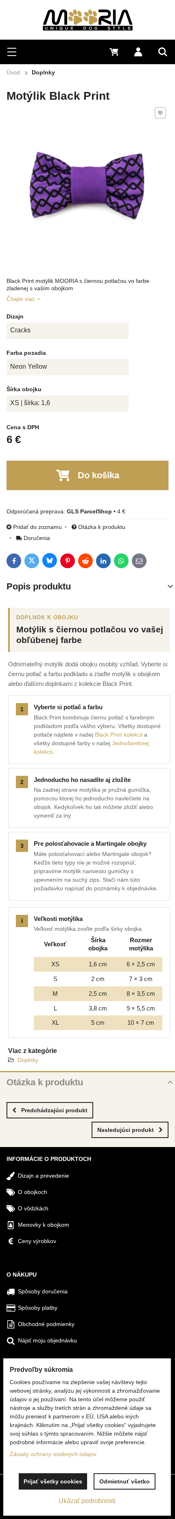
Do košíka (98, 475)
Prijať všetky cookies (53, 1481)
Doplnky (28, 1060)
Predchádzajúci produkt (54, 1110)
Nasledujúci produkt (125, 1130)
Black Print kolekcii (118, 734)
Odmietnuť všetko (124, 1481)
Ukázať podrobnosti (87, 1500)
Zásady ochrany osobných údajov (53, 1454)
